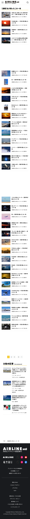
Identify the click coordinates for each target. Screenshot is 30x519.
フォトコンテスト (15, 377)
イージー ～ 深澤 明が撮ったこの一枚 (20, 148)
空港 (25, 412)
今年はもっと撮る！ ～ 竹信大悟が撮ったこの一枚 (20, 249)
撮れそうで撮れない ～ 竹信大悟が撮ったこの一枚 (20, 156)
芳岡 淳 (24, 16)
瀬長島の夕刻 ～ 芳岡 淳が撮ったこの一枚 (19, 223)
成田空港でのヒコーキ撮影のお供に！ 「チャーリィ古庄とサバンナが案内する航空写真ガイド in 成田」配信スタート (19, 384)
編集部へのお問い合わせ (15, 473)
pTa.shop (15, 487)
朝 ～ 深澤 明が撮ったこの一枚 (19, 214)
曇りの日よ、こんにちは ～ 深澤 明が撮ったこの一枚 (20, 274)
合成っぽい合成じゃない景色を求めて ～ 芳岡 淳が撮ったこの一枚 (20, 13)
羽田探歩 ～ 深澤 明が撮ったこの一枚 (19, 30)
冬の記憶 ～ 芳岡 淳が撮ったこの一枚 (19, 257)
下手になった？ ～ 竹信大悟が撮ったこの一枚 (20, 97)
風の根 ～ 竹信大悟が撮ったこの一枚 (20, 266)
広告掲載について (15, 471)
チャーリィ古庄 (18, 388)
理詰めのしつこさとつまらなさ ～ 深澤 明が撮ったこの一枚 (19, 114)
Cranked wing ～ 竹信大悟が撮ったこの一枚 (20, 291)
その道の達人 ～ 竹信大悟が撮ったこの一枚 (20, 22)
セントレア (19, 375)
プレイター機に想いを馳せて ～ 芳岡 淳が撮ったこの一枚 (20, 232)
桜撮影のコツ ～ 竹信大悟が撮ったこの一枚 (20, 72)
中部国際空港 (22, 377)
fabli (13, 401)
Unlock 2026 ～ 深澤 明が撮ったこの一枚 (20, 240)
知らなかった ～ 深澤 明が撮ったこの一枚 (20, 105)
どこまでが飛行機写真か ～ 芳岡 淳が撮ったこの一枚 (19, 89)
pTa (13, 412)
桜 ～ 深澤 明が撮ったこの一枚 (19, 79)
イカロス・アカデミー (15, 485)
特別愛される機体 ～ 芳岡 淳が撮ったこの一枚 (20, 308)
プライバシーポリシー (15, 498)
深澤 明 (24, 33)
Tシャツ (15, 412)
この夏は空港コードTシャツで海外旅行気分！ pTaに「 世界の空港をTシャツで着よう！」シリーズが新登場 (19, 408)
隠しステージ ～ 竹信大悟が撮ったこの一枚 (20, 206)
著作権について (15, 501)
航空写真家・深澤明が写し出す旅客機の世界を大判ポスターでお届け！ (19, 397)
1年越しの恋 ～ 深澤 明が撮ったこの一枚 (20, 165)
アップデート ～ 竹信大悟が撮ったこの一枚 (20, 139)
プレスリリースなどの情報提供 (15, 468)
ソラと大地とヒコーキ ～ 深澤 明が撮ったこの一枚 (20, 198)
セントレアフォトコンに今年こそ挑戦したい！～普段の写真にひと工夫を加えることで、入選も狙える (19, 370)
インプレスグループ (15, 507)
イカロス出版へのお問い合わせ (15, 504)
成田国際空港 (21, 390)
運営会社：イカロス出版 (15, 496)
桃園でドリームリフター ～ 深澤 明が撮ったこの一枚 (20, 299)
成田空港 (14, 392)
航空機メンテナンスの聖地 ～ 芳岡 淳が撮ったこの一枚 (20, 282)
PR (15, 375)
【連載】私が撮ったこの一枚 (17, 16)
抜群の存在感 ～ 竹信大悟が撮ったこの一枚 (20, 325)
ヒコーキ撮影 (15, 390)
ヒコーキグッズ (21, 412)
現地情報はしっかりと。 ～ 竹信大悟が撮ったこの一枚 (19, 131)
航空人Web (15, 482)
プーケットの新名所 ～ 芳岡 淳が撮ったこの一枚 (19, 122)
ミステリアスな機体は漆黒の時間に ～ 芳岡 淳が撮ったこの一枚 (19, 39)
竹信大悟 (25, 25)
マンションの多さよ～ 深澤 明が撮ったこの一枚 (20, 316)
